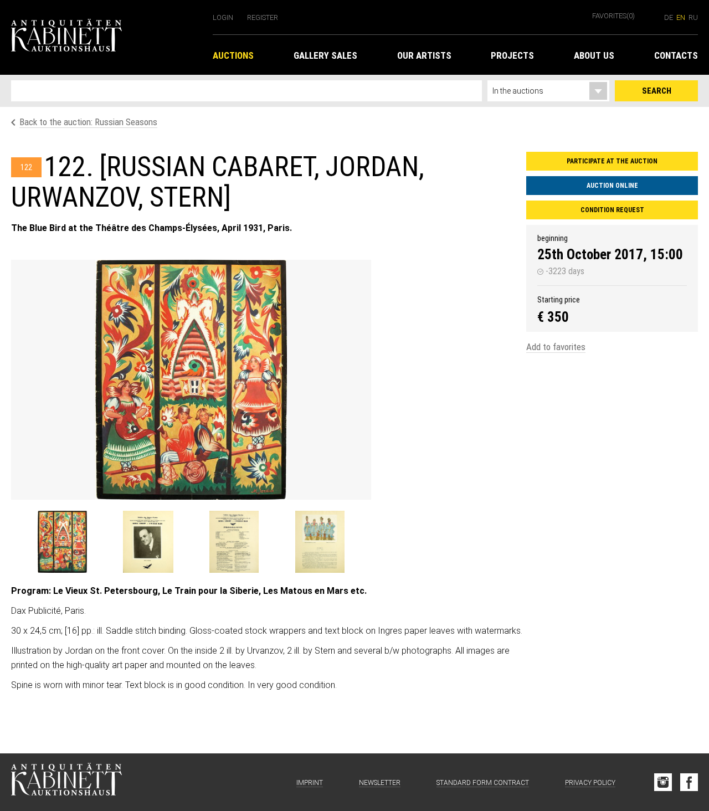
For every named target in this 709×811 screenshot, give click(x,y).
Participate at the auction (612, 161)
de (668, 17)
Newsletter (379, 783)
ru (693, 17)
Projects (512, 55)
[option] (191, 380)
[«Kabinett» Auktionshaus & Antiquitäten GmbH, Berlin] (106, 37)
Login (223, 17)
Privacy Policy (590, 783)
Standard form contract (482, 783)
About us (594, 55)
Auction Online (612, 185)
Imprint (309, 783)
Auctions (233, 55)
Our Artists (424, 55)
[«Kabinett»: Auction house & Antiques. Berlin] (66, 782)
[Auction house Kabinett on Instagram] (663, 782)
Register (262, 17)
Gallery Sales (325, 55)
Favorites (613, 16)
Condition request (612, 210)
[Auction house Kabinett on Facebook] (689, 782)
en (680, 17)
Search (656, 91)
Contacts (676, 55)
